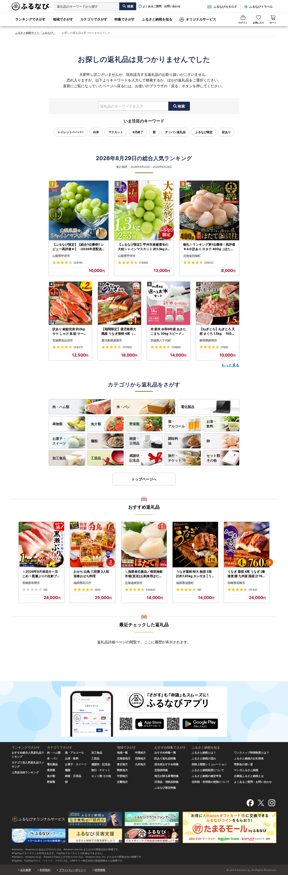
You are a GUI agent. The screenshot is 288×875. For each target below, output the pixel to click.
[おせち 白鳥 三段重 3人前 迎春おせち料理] (92, 545)
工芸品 (96, 458)
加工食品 (59, 458)
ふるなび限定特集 (165, 787)
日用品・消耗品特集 (166, 781)
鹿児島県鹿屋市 (111, 340)
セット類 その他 (101, 776)
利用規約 (45, 870)
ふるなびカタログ (225, 6)
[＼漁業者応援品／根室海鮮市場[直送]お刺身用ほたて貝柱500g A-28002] (144, 545)
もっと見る (230, 365)
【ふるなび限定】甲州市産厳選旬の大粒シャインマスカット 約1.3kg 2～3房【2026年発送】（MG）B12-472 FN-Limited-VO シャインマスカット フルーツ (143, 246)
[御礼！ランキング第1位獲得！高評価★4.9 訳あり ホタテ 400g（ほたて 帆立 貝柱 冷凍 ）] (209, 210)
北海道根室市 (133, 583)
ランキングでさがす (30, 19)
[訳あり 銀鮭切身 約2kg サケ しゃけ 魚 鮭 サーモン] (70, 303)
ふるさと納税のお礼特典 (249, 758)
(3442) (150, 589)
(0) (45, 589)
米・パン (123, 407)
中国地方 (140, 752)
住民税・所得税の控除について (211, 781)
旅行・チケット (175, 457)
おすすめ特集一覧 (165, 752)
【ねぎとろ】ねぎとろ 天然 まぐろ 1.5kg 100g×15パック (217, 331)
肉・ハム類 (60, 407)
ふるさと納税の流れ (204, 758)
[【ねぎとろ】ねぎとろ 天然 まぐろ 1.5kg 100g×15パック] (217, 303)
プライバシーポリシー (72, 870)
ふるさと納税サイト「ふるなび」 (35, 32)
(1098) (176, 347)
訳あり (226, 132)
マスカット (115, 132)
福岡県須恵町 (185, 583)
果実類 (51, 770)
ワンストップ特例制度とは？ (251, 752)
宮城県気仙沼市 (62, 340)
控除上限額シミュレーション (209, 764)
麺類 (94, 441)
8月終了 (138, 132)
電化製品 (187, 407)
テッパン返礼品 (175, 132)
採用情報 (99, 870)
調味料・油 (175, 440)
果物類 (57, 424)
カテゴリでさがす (93, 19)
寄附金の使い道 (243, 764)
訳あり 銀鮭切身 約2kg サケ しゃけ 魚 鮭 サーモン (69, 331)
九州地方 (140, 764)
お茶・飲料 (212, 423)
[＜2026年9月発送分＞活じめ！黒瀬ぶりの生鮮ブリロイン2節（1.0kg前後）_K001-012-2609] (41, 545)
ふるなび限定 (204, 132)
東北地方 (122, 764)
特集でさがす (125, 19)
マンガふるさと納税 (246, 770)
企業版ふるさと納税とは (249, 776)
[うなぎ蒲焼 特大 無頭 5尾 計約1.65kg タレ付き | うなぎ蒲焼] (195, 545)
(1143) (253, 589)
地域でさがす (63, 19)
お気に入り (258, 22)
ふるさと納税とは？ (204, 752)
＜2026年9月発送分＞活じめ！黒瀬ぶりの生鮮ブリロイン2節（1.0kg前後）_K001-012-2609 (41, 574)
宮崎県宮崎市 (236, 583)
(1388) (143, 262)
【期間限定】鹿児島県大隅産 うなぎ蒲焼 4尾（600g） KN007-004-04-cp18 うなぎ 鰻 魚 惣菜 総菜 (119, 331)
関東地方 (122, 770)
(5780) (127, 347)
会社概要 (25, 870)
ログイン (243, 22)
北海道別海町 (192, 256)
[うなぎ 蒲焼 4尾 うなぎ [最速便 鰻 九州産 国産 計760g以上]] (246, 545)
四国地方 (140, 758)
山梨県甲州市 (126, 256)
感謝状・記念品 (136, 457)
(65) (98, 589)
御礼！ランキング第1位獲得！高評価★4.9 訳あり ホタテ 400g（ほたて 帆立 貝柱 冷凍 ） (209, 246)
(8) (199, 589)
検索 (181, 106)
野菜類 (134, 424)
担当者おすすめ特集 (166, 764)
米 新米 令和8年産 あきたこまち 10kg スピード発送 (168, 331)
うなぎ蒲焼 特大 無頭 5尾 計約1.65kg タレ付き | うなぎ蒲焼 (194, 574)
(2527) (78, 347)
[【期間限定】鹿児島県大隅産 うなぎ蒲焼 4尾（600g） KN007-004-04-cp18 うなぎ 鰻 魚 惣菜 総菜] (119, 303)
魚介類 (96, 424)
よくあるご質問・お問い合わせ (161, 6)
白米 (96, 132)
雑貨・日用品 (134, 440)
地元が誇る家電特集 (166, 776)
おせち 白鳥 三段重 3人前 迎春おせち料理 (91, 574)
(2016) (78, 262)
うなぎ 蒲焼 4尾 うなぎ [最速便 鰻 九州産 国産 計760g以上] (246, 574)
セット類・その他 (215, 457)
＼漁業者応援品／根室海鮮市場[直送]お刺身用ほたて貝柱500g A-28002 (144, 574)
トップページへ (144, 479)
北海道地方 (123, 758)
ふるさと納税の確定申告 (206, 776)
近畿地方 (122, 781)
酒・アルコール (176, 423)
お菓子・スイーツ (59, 440)
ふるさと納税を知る (157, 19)
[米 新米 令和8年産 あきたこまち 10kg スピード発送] (168, 303)
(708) (224, 347)
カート (273, 22)
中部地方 (122, 776)
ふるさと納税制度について (208, 770)
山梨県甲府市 (61, 256)
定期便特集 (161, 770)
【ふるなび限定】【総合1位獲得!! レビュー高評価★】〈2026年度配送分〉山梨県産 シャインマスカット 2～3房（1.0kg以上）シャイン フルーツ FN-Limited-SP (78, 246)
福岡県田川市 (82, 583)
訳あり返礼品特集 (165, 758)
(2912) (208, 262)
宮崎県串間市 (31, 583)
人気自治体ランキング (25, 772)
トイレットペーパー (70, 132)
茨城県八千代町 (161, 340)
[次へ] (269, 562)
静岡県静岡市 (208, 340)
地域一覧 (122, 752)
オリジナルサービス (201, 19)
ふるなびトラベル (261, 6)
